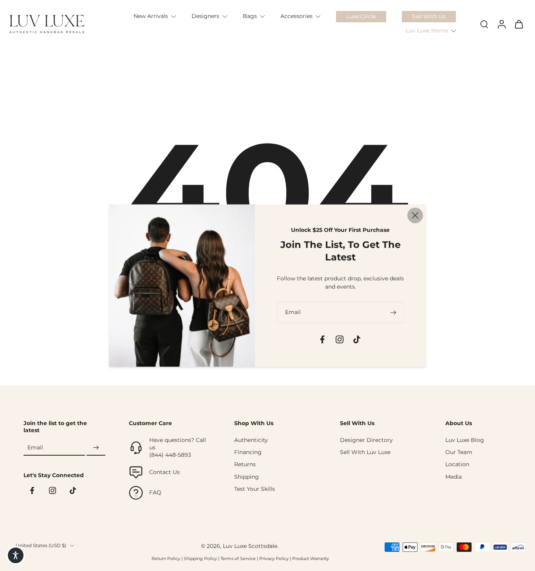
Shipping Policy (200, 558)
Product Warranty (310, 558)
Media (453, 476)
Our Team (458, 452)
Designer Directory (366, 440)
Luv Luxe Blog (464, 440)
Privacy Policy (274, 558)
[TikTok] (72, 490)
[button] (15, 555)
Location (457, 464)
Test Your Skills (254, 488)
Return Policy (166, 558)
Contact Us (164, 472)
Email (35, 447)
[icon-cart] (518, 24)
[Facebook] (32, 490)
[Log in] (501, 24)
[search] (484, 24)
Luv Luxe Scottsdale (250, 545)
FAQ (155, 492)
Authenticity (251, 440)
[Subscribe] (96, 448)
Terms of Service (238, 558)
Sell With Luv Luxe (365, 452)
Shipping (246, 476)
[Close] (415, 215)
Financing (248, 452)
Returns (245, 464)
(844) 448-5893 (170, 454)
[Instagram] (52, 490)
